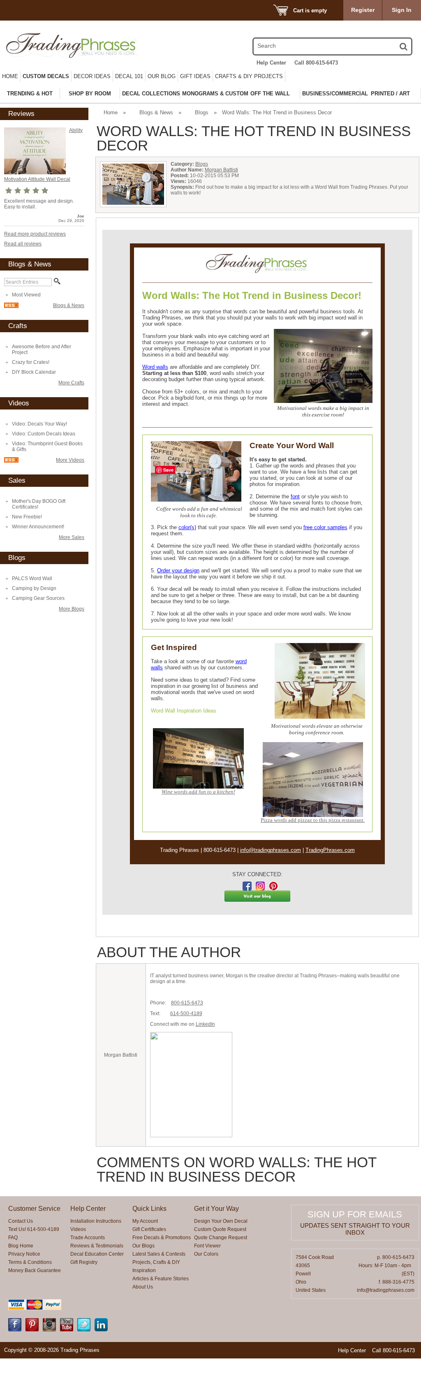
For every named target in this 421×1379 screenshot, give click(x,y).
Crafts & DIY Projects (249, 76)
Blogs (201, 112)
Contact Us (20, 1221)
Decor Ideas (92, 76)
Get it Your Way (216, 1208)
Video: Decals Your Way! (39, 424)
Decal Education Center (97, 1254)
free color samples (325, 527)
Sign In (402, 10)
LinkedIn (205, 1024)
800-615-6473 (187, 1003)
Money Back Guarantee (34, 1270)
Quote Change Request (220, 1237)
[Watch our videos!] (66, 1330)
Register (363, 10)
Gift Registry (83, 1262)
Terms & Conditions (30, 1262)
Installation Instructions (95, 1221)
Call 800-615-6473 (316, 63)
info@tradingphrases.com (270, 850)
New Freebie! (27, 517)
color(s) (187, 527)
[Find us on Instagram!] (49, 1330)
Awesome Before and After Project (41, 349)
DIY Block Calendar (34, 372)
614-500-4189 (186, 1013)
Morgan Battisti (221, 170)
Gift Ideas (195, 76)
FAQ (13, 1237)
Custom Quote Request (220, 1229)
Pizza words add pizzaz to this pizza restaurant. (313, 820)
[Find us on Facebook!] (14, 1330)
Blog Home (20, 1246)
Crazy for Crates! (30, 362)
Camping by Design (34, 588)
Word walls (155, 367)
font (295, 496)
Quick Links (149, 1208)
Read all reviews (23, 244)
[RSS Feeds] (11, 306)
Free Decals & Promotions (161, 1237)
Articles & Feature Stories (160, 1279)
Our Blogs (143, 1246)
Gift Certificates (149, 1229)
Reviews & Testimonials (96, 1246)
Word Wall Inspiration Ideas (183, 711)
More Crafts (71, 383)
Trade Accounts (87, 1237)
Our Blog (162, 76)
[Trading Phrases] (66, 45)
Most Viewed (26, 295)
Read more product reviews (35, 234)
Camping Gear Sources (38, 598)
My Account (145, 1221)
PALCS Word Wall (32, 578)
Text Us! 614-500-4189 (33, 1229)
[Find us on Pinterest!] (32, 1330)
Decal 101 (129, 76)
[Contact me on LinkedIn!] (101, 1330)
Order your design (178, 570)
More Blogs (71, 609)
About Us (142, 1287)
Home (10, 76)
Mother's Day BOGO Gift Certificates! (38, 504)
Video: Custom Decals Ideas (43, 434)
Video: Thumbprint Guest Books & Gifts (47, 446)
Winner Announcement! (38, 527)
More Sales (71, 537)
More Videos (70, 460)
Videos (78, 1229)
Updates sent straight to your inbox (355, 1229)
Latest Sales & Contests (158, 1254)
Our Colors (206, 1254)
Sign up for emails (355, 1214)
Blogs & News (68, 305)
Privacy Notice (24, 1254)
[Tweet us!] (83, 1330)
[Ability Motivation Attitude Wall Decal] (35, 173)
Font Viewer (207, 1246)
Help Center (271, 63)
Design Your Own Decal (221, 1221)
